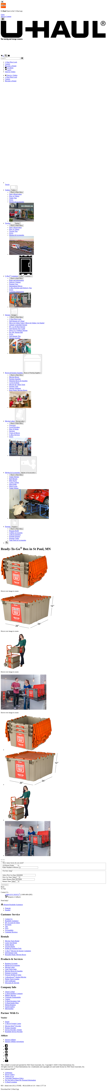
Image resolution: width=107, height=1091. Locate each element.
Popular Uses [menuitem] (13, 284)
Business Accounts (11, 963)
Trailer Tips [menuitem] (13, 198)
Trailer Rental (9, 945)
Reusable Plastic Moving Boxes (15, 955)
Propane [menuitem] (8, 526)
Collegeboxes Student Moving (15, 977)
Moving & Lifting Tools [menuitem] (17, 384)
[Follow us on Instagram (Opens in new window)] (6, 1049)
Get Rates (5, 885)
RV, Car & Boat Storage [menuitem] (17, 327)
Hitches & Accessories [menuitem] (16, 202)
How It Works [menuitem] (14, 429)
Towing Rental (10, 946)
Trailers (13, 190)
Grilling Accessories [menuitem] (15, 533)
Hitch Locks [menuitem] (13, 486)
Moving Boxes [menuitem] (14, 377)
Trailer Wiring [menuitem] (13, 488)
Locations (11, 1082)
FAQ (6, 928)
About (10, 992)
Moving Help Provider (13, 1026)
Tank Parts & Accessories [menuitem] (17, 540)
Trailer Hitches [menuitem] (14, 477)
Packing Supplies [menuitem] (15, 379)
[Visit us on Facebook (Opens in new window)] (6, 1046)
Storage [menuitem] (7, 315)
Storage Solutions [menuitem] (15, 388)
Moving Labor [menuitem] (10, 421)
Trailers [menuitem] (7, 190)
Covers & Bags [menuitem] (14, 383)
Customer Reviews (11, 932)
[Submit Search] (22, 58)
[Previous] (2, 859)
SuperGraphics (10, 1007)
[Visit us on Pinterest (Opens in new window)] (6, 1053)
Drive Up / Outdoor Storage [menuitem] (18, 330)
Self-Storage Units (11, 953)
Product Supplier (10, 1028)
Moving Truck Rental (12, 941)
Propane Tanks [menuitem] (14, 538)
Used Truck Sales (11, 969)
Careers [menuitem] (7, 64)
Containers (25, 276)
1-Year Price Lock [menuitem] (11, 62)
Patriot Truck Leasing (12, 979)
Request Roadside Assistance (13, 904)
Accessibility (9, 930)
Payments (8, 924)
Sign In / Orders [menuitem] (10, 72)
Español (7, 910)
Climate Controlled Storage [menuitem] (18, 325)
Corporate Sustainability (13, 997)
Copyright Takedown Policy (14, 1078)
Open (2, 14)
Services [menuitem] (12, 431)
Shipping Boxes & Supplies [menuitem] (18, 381)
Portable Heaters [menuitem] (14, 536)
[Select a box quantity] (11, 865)
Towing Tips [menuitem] (13, 231)
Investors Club (12, 1001)
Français (8, 908)
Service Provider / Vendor (13, 1030)
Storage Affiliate (10, 1040)
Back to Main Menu (17, 192)
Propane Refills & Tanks (13, 975)
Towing (8, 223)
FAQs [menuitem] (11, 200)
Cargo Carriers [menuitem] (14, 482)
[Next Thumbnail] (4, 861)
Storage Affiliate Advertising (14, 1041)
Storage (13, 315)
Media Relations (10, 1005)
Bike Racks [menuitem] (13, 481)
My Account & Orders (12, 923)
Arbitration (8, 1073)
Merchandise (9, 1008)
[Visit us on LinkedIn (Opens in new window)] (6, 1056)
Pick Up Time (7, 877)
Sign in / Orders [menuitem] (11, 75)
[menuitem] (57, 228)
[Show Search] (6, 55)
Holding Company (14, 993)
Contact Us (8, 919)
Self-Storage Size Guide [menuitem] (17, 328)
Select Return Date (9, 879)
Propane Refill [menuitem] (14, 531)
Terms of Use (9, 1076)
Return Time (7, 881)
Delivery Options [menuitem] (15, 282)
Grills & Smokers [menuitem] (15, 535)
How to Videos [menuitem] (14, 196)
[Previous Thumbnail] (2, 861)
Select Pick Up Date (9, 875)
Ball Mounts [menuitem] (13, 479)
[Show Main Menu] (3, 19)
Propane (14, 526)
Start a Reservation (15, 227)
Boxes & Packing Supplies (32, 373)
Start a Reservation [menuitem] (15, 194)
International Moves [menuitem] (15, 286)
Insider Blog (12, 1003)
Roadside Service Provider (14, 1032)
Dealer (7, 1022)
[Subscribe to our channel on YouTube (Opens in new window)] (6, 1061)
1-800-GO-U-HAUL (12, 894)
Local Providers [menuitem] (14, 427)
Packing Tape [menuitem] (13, 386)
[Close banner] (2, 2)
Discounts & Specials (12, 983)
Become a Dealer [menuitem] (10, 66)
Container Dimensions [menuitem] (16, 292)
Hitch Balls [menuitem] (13, 484)
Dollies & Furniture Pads (13, 948)
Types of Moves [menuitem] (14, 433)
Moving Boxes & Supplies (14, 971)
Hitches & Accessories (28, 472)
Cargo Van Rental (11, 943)
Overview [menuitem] (12, 425)
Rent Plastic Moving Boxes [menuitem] (18, 390)
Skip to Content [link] (6, 16)
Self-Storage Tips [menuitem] (15, 336)
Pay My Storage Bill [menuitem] (16, 332)
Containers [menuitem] (12, 276)
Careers (7, 999)
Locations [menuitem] (9, 68)
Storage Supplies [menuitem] (14, 338)
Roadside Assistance (11, 921)
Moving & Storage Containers (18, 951)
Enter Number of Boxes (11, 867)
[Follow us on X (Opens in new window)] (6, 1059)
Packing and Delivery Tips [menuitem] (20, 288)
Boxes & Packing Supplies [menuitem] (14, 373)
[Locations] (9, 56)
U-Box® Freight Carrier (13, 1023)
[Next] (4, 859)
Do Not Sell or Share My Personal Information (20, 1080)
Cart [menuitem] (9, 70)
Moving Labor (20, 421)
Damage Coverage (11, 973)
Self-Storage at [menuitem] (16, 321)
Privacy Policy (10, 1074)
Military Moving (10, 995)
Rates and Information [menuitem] (16, 280)
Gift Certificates (10, 981)
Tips (6, 926)
